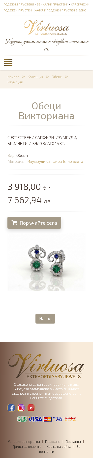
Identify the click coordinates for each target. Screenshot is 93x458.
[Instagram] (21, 408)
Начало (13, 77)
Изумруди (15, 82)
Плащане (52, 441)
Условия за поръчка (24, 441)
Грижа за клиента (27, 446)
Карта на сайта (59, 446)
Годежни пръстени (19, 4)
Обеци (57, 77)
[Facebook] (11, 408)
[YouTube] (31, 408)
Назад (45, 318)
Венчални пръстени (52, 4)
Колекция (35, 77)
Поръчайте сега (38, 223)
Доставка (73, 441)
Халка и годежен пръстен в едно (60, 10)
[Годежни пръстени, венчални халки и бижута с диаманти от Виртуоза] (46, 27)
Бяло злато (73, 161)
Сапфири (54, 161)
